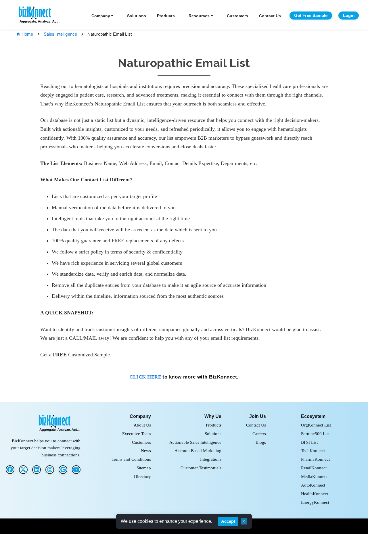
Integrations (210, 459)
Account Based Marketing (198, 450)
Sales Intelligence (60, 34)
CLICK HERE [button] (145, 377)
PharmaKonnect (315, 459)
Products (166, 16)
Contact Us (270, 16)
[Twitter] (23, 469)
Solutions (136, 16)
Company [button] (100, 16)
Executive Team (136, 433)
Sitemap (144, 467)
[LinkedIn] (36, 469)
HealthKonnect (314, 493)
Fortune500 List (315, 433)
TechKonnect (313, 450)
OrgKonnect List (316, 424)
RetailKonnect (314, 467)
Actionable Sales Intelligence (195, 442)
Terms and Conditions (131, 459)
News (146, 450)
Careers (259, 433)
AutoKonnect (313, 485)
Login (348, 15)
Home (27, 34)
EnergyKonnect (315, 502)
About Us (142, 424)
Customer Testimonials (201, 467)
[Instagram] (49, 469)
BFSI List (309, 442)
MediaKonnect (314, 476)
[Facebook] (10, 469)
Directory (142, 476)
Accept (228, 521)
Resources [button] (199, 16)
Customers (237, 16)
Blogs (261, 442)
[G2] (63, 469)
